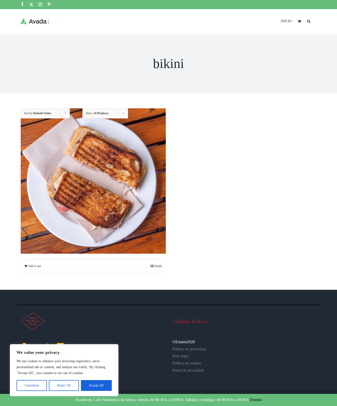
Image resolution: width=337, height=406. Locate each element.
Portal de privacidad (188, 370)
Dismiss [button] (256, 400)
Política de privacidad (189, 349)
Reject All (64, 385)
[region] (64, 370)
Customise (32, 385)
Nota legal (180, 356)
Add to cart (34, 266)
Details (158, 266)
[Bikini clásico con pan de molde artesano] (93, 181)
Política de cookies (187, 363)
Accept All (96, 385)
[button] (308, 20)
